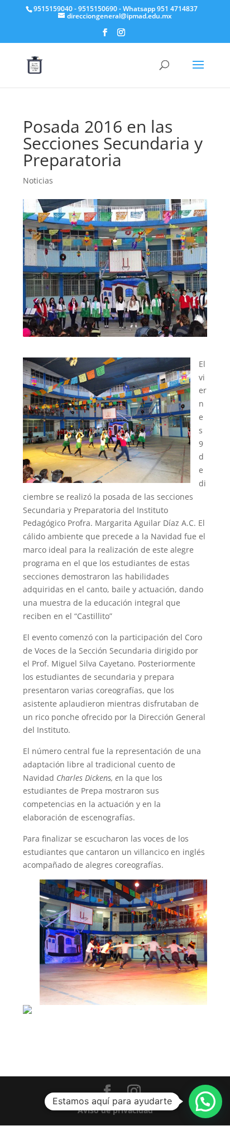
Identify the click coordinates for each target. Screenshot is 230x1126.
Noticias (38, 180)
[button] (205, 1101)
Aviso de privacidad (115, 1110)
